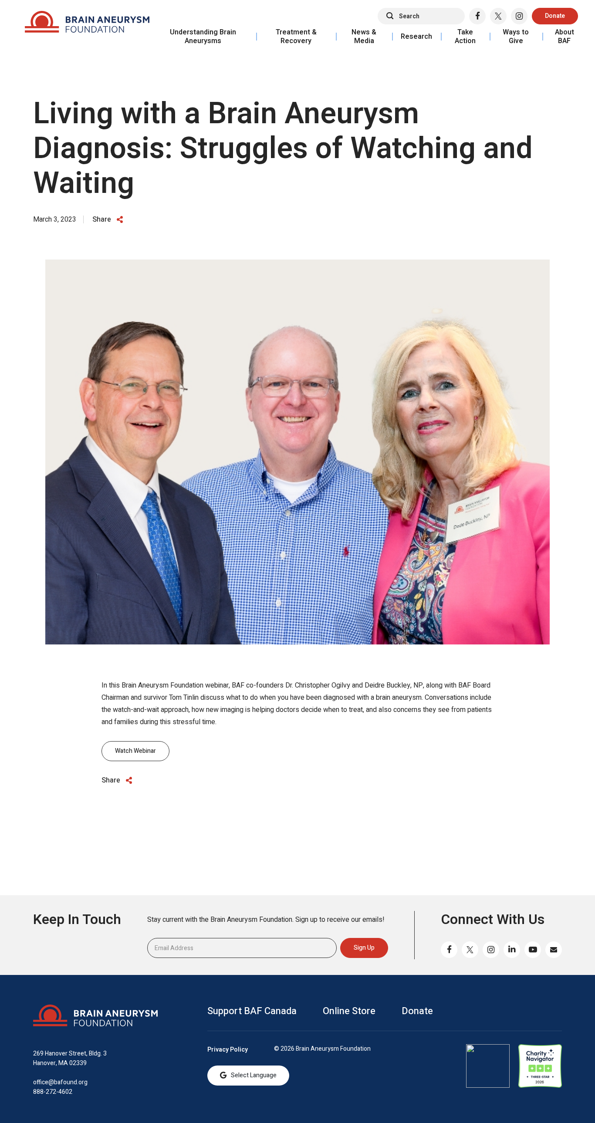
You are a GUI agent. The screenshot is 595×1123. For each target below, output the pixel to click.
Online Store (349, 1011)
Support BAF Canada (252, 1011)
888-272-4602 (52, 1091)
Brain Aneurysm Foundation (87, 24)
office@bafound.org (60, 1082)
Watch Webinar (135, 750)
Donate (555, 15)
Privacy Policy (227, 1049)
